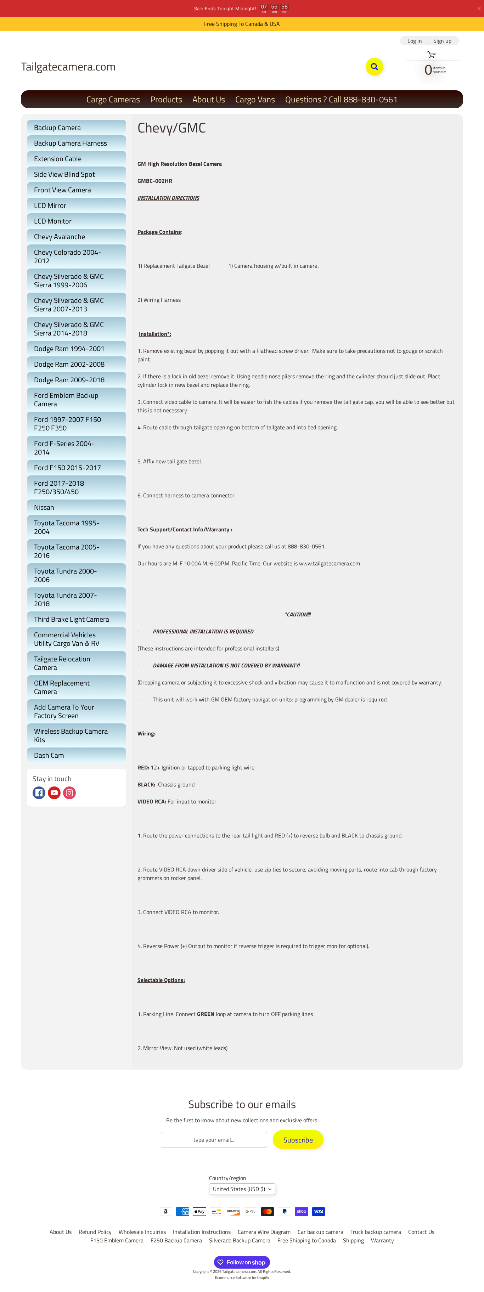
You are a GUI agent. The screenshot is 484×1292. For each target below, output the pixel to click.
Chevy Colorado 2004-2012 (67, 256)
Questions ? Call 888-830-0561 (341, 99)
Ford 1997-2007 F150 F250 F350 (67, 423)
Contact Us (421, 1232)
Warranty (382, 1240)
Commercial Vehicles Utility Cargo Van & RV (67, 639)
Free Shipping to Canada (306, 1240)
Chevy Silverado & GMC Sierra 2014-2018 (69, 328)
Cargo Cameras (113, 99)
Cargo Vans (255, 99)
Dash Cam (49, 755)
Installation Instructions (202, 1232)
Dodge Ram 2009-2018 (69, 379)
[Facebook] (39, 792)
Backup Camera (57, 127)
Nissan (44, 507)
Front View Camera (62, 189)
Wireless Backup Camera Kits (71, 735)
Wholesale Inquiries (142, 1232)
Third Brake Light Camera (71, 619)
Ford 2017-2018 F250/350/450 (59, 487)
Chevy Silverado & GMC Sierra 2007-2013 (69, 304)
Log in (414, 41)
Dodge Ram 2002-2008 (69, 364)
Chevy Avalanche (59, 236)
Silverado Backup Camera (239, 1240)
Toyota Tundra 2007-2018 (65, 599)
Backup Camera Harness (70, 142)
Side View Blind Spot (64, 174)
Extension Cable (57, 158)
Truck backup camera (375, 1232)
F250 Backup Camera (176, 1240)
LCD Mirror (50, 205)
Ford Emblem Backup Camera (66, 399)
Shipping (353, 1240)
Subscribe (298, 1139)
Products (166, 99)
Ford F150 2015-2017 (67, 467)
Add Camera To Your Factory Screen (64, 711)
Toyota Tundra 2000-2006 (65, 575)
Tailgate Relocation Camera (62, 663)
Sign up (442, 41)
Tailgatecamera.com (68, 66)
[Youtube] (54, 792)
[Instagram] (69, 792)
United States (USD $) (239, 1189)
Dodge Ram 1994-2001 (69, 348)
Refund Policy (95, 1232)
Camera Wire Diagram (264, 1232)
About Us (208, 99)
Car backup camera (320, 1232)
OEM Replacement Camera (62, 687)
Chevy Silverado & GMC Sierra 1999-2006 (69, 280)
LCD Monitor (53, 220)
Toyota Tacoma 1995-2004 (67, 527)
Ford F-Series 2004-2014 (64, 447)
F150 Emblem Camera (116, 1240)
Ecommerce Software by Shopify (242, 1277)
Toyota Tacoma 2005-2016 (67, 551)
